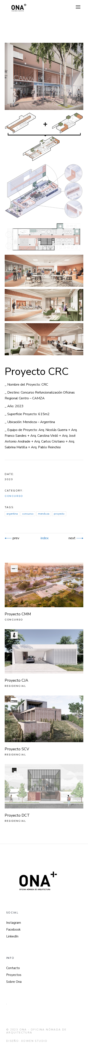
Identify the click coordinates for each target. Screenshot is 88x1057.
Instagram (13, 923)
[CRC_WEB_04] (44, 339)
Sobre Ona (14, 982)
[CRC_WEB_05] (44, 136)
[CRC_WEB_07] (44, 237)
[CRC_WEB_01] (44, 76)
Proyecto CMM (18, 614)
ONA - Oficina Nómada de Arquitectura (36, 1031)
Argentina (12, 513)
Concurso (14, 496)
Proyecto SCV (17, 749)
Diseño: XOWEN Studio (27, 1041)
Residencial (15, 685)
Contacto (13, 968)
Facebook (13, 929)
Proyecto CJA (16, 680)
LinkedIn (12, 936)
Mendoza (43, 513)
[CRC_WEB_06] (44, 191)
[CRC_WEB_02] (44, 271)
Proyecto (59, 513)
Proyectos (13, 975)
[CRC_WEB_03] (44, 305)
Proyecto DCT (17, 815)
